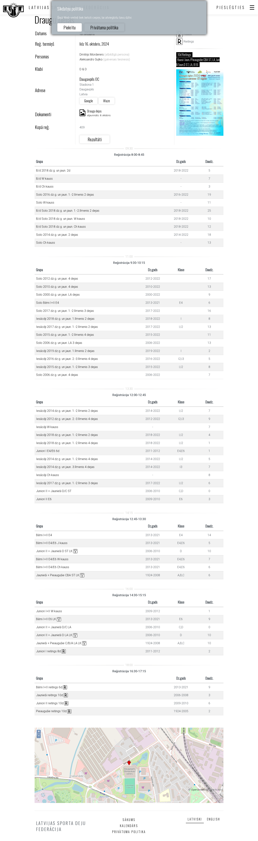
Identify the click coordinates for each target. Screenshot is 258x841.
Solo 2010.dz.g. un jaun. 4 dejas (57, 286)
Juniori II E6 (44, 499)
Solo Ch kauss (45, 242)
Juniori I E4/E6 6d (47, 451)
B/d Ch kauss (44, 186)
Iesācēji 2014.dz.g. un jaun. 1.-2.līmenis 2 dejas (67, 411)
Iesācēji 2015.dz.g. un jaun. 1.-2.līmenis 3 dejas (67, 367)
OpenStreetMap (200, 789)
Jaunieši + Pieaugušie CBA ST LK (57, 575)
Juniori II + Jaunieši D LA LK (54, 635)
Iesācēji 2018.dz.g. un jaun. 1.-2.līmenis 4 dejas (67, 443)
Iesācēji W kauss (47, 427)
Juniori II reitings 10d (49, 703)
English (213, 819)
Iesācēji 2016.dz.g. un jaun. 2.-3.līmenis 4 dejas (67, 359)
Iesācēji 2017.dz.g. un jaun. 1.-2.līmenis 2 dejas (67, 327)
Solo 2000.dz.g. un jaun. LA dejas (58, 294)
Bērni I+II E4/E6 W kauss (52, 559)
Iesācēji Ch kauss (47, 475)
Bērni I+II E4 (44, 535)
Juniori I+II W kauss (49, 611)
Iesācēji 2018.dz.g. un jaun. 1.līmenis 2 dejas (65, 319)
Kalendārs (129, 825)
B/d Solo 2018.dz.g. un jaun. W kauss (60, 219)
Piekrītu (69, 27)
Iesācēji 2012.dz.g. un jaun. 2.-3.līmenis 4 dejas (67, 419)
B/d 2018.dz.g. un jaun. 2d (53, 170)
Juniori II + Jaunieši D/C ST (53, 491)
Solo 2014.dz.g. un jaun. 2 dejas (57, 235)
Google (88, 100)
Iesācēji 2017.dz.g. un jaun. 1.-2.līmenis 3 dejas (67, 483)
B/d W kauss (44, 178)
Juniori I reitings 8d (48, 651)
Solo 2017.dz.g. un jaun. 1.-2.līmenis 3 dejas (65, 311)
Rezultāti (95, 139)
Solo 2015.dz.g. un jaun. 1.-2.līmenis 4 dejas (65, 335)
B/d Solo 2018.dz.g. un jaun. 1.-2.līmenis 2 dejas (67, 210)
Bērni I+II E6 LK (46, 619)
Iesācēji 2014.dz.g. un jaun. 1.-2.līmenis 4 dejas (67, 459)
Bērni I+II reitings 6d (49, 687)
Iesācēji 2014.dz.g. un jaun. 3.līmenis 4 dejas (65, 467)
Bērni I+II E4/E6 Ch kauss (52, 567)
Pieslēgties (230, 7)
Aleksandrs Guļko (91, 59)
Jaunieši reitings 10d (49, 695)
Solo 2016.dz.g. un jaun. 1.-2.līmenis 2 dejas (65, 194)
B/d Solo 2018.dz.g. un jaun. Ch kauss (61, 226)
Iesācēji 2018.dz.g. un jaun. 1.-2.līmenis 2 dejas (67, 435)
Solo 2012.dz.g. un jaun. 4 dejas (57, 278)
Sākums (129, 819)
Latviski (195, 819)
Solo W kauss (45, 202)
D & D (83, 69)
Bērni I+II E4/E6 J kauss (51, 543)
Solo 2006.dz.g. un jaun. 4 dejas (57, 375)
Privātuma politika (104, 27)
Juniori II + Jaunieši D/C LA (53, 627)
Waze (106, 100)
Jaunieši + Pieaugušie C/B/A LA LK (58, 643)
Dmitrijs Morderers (92, 54)
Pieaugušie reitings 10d (51, 711)
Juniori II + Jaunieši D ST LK (54, 551)
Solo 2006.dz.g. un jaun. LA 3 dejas (59, 343)
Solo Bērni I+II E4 (47, 302)
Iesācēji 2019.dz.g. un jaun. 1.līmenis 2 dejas (65, 351)
